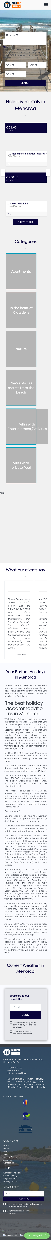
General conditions (12, 1173)
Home (6, 1145)
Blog (5, 1151)
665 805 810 (13, 1070)
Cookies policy (10, 1175)
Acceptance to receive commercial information (22, 1032)
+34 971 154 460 (14, 1068)
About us (7, 1160)
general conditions (18, 1206)
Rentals (6, 1148)
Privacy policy (10, 1181)
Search (25, 83)
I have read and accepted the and (24, 1024)
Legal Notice (9, 1178)
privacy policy (19, 1025)
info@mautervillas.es (17, 1073)
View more (25, 221)
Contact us (8, 1163)
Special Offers (10, 1157)
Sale (5, 1154)
